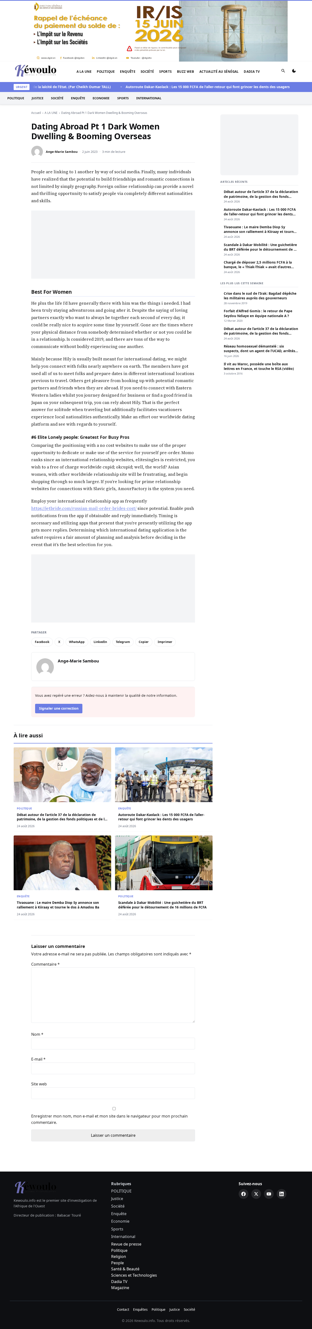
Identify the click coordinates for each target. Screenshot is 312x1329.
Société (147, 71)
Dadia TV (252, 71)
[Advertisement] (113, 245)
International (148, 98)
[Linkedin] (281, 1194)
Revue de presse (126, 1244)
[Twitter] (256, 1194)
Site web (39, 1084)
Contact (123, 1309)
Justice (37, 98)
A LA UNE (84, 71)
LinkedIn (100, 642)
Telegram (123, 642)
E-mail (38, 1059)
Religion (118, 1256)
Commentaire (45, 964)
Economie (101, 98)
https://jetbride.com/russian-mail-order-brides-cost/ (83, 508)
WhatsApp (77, 642)
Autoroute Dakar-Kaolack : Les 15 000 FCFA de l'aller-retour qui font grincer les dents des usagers (190, 86)
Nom (37, 1034)
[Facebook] (243, 1194)
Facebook (42, 642)
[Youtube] (269, 1194)
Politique (119, 1250)
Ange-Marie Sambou (62, 151)
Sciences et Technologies (134, 1275)
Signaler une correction (58, 708)
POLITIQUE (106, 71)
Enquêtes (140, 1309)
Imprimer (165, 642)
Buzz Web (185, 71)
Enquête (127, 71)
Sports (165, 71)
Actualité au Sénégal (219, 71)
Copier (144, 642)
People (117, 1262)
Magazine (120, 1287)
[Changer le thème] (294, 71)
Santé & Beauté (125, 1269)
